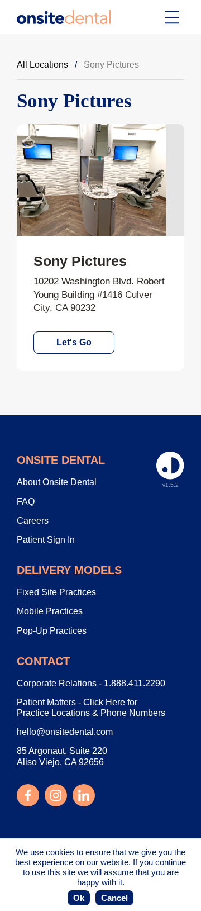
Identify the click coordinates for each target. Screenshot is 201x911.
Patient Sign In (46, 539)
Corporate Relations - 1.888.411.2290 (91, 683)
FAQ (26, 501)
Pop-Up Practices (52, 630)
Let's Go (74, 342)
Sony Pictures (111, 64)
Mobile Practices (50, 611)
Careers (33, 520)
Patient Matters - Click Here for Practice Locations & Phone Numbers (91, 708)
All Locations (42, 64)
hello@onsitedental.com (65, 732)
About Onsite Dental (57, 482)
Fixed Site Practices (56, 592)
